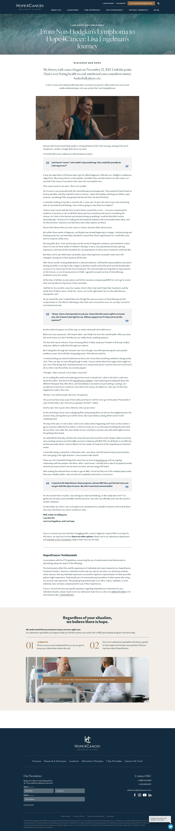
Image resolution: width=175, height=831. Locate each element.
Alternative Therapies (92, 761)
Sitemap (110, 816)
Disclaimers (66, 816)
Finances (36, 761)
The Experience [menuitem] (114, 10)
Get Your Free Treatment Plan (141, 3)
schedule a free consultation (59, 539)
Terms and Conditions (95, 816)
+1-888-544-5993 (144, 780)
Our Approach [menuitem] (92, 10)
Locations (74, 761)
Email (29, 795)
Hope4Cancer (102, 460)
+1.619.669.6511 (120, 3)
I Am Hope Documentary (88, 25)
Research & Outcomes (55, 761)
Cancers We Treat (134, 761)
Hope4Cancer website (83, 380)
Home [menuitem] (30, 7)
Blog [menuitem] (156, 10)
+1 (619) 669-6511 (66, 595)
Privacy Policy (79, 816)
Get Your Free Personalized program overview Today (87, 680)
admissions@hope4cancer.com (139, 790)
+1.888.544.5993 (108, 3)
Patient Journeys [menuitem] (138, 10)
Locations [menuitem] (72, 10)
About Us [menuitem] (56, 10)
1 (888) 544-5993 (118, 592)
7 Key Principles (114, 761)
